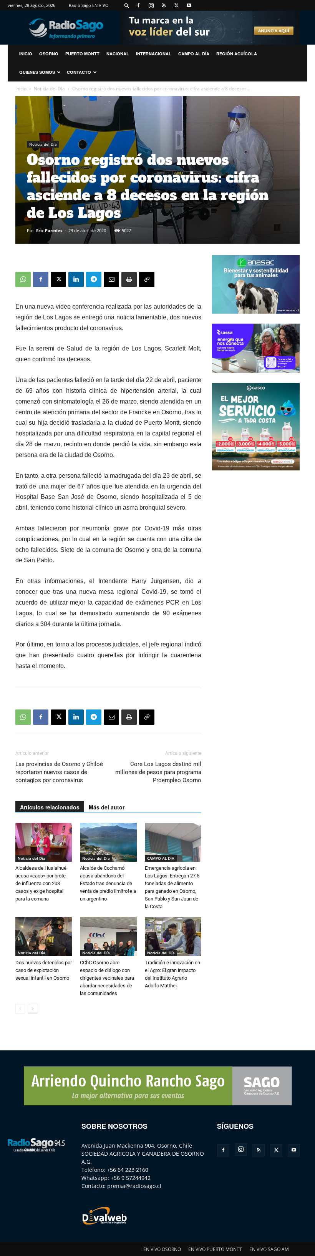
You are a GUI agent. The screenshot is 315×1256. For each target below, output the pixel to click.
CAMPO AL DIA (160, 858)
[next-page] (32, 1008)
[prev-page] (20, 1008)
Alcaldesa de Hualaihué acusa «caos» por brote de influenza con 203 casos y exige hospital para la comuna (40, 883)
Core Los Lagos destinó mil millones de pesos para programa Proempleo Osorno (158, 772)
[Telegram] (93, 279)
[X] (176, 5)
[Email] (111, 279)
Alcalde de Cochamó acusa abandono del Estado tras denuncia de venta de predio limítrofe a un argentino (108, 883)
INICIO (25, 53)
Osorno (48, 53)
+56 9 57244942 (131, 1177)
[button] (127, 5)
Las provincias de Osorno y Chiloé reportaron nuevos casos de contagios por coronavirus (59, 772)
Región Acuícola (236, 53)
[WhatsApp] (23, 279)
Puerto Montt (82, 53)
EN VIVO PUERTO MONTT (215, 1249)
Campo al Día (193, 53)
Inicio (21, 88)
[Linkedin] (76, 279)
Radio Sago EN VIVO (89, 5)
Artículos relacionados (50, 807)
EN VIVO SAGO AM (269, 1249)
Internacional (153, 53)
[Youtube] (189, 5)
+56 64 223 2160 (127, 1169)
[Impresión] (129, 279)
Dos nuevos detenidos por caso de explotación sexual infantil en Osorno (43, 970)
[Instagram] (151, 5)
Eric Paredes (49, 230)
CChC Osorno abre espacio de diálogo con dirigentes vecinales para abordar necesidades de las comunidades (107, 978)
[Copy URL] (146, 279)
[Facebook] (138, 5)
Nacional (117, 53)
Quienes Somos (37, 72)
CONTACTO (79, 72)
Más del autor (106, 807)
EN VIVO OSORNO (162, 1249)
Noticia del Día (49, 88)
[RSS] (163, 5)
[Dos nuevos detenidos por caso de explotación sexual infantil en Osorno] (43, 936)
